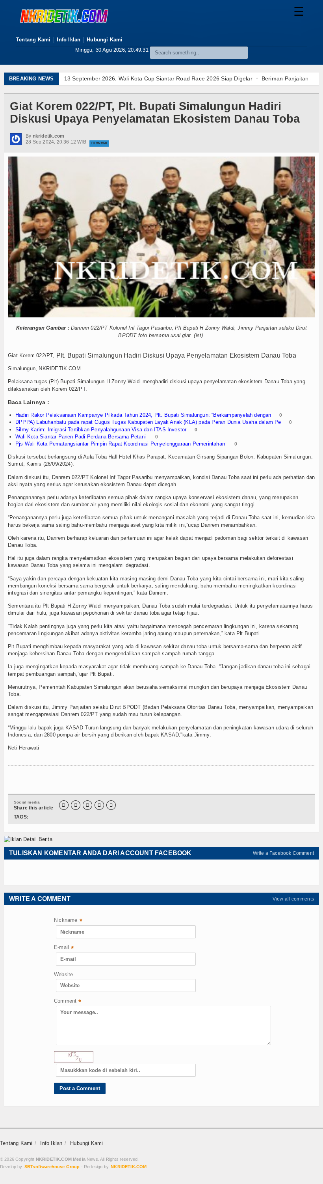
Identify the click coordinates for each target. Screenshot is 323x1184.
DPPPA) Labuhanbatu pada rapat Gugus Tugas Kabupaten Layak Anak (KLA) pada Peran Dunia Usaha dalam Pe (148, 422)
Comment (68, 1001)
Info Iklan (68, 40)
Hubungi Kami (105, 40)
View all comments (293, 899)
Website (63, 974)
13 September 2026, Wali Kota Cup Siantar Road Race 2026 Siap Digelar (158, 78)
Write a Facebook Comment (283, 853)
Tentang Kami (33, 40)
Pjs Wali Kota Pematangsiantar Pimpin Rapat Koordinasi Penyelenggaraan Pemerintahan (120, 444)
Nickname (68, 921)
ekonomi (99, 143)
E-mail (64, 948)
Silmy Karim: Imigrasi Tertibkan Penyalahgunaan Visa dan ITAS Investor (100, 430)
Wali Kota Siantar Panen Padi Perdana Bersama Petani (81, 437)
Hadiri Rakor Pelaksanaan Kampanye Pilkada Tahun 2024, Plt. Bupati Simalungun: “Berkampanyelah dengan (143, 415)
